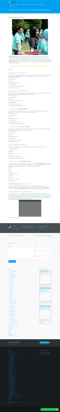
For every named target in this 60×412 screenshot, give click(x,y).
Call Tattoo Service (12, 294)
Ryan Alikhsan (17, 227)
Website (35, 256)
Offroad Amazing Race (12, 301)
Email (35, 251)
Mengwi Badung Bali (12, 276)
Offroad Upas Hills (12, 303)
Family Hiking (11, 304)
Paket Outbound (11, 316)
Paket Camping (11, 313)
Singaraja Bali (11, 288)
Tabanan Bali (11, 291)
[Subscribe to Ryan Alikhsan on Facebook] (15, 229)
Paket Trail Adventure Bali (13, 271)
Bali (13, 4)
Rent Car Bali (11, 296)
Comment (9, 246)
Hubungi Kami (11, 6)
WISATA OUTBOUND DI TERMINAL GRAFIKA (15, 235)
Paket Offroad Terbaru (12, 299)
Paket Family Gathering (12, 319)
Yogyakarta (23, 4)
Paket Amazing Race (12, 321)
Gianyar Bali (11, 283)
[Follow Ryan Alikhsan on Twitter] (13, 229)
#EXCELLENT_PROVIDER (44, 342)
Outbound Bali (11, 273)
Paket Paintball (11, 324)
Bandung (17, 4)
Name (35, 246)
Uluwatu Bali (11, 284)
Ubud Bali (10, 293)
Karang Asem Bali (12, 289)
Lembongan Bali (11, 278)
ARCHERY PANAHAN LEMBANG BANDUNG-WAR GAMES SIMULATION (43, 236)
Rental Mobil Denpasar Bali (13, 274)
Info (44, 227)
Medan (28, 4)
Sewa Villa (10, 329)
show (12, 69)
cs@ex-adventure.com (44, 354)
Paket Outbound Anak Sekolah (13, 323)
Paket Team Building (12, 314)
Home (10, 4)
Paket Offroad (11, 318)
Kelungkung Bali (11, 279)
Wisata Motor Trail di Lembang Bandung (14, 327)
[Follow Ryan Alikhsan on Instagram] (18, 229)
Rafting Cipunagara (12, 311)
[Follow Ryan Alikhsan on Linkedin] (16, 229)
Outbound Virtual (11, 308)
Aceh (31, 4)
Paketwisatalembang (45, 228)
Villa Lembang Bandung (12, 306)
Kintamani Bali (11, 281)
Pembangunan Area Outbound (39, 4)
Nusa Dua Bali (11, 286)
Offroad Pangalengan (12, 309)
